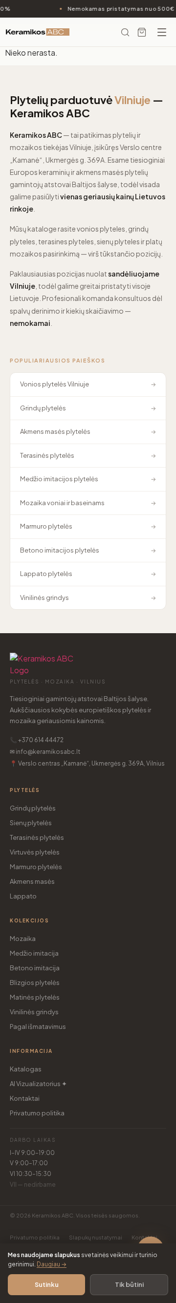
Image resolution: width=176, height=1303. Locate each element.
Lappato (23, 896)
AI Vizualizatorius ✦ (38, 1084)
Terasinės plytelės (37, 837)
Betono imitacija (35, 968)
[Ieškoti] (125, 32)
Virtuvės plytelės (35, 852)
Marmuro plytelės (36, 867)
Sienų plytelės (31, 823)
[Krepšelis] (142, 32)
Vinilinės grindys (34, 1012)
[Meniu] (162, 32)
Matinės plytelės (35, 997)
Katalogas (26, 1069)
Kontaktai (25, 1098)
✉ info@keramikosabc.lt (45, 751)
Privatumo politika (37, 1113)
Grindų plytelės (33, 808)
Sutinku (47, 1284)
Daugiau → (51, 1264)
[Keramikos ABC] (37, 32)
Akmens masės (32, 881)
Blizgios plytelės (35, 982)
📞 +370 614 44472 (37, 740)
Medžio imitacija (34, 953)
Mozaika (23, 938)
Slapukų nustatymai (95, 1237)
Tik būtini (129, 1284)
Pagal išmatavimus (38, 1026)
